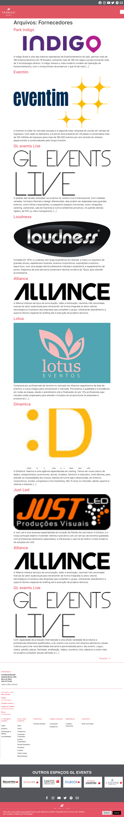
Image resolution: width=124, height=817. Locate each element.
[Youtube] (108, 2)
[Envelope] (121, 2)
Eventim (21, 72)
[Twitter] (112, 2)
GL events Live (27, 146)
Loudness (22, 216)
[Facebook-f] (47, 798)
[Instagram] (104, 2)
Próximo (104, 658)
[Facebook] (100, 2)
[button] (122, 12)
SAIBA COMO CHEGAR (9, 684)
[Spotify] (117, 2)
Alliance (21, 278)
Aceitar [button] (117, 813)
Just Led (21, 489)
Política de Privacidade (23, 814)
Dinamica (22, 404)
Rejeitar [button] (107, 813)
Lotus (19, 318)
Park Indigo (24, 29)
